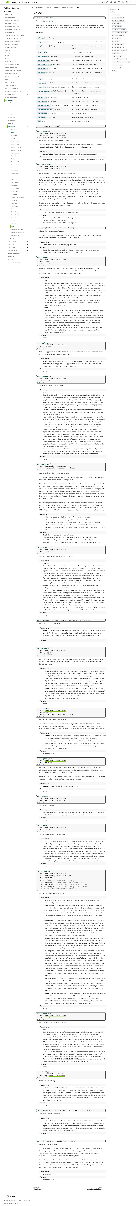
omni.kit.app (12, 106)
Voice (12, 227)
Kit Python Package (11, 73)
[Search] (103, 2)
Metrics (7, 56)
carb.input (11, 244)
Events (7, 79)
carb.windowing (12, 250)
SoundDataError (16, 215)
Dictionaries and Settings (12, 76)
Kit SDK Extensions (11, 97)
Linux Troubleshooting (11, 88)
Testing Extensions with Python (14, 35)
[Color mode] (107, 2)
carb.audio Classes (67, 7)
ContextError (15, 144)
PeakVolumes (15, 194)
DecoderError (15, 153)
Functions (12, 238)
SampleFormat (15, 209)
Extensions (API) (10, 32)
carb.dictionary (12, 241)
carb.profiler (12, 247)
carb (9, 112)
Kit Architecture (10, 17)
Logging (7, 53)
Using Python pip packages (13, 70)
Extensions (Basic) (10, 23)
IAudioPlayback (15, 182)
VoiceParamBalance (17, 229)
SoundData (14, 212)
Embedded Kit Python (11, 67)
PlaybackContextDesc (17, 197)
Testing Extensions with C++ (13, 38)
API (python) (9, 100)
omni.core (11, 259)
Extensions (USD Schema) (13, 29)
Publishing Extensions (11, 44)
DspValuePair (15, 159)
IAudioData (14, 179)
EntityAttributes (16, 168)
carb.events (11, 120)
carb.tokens (11, 118)
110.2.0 (34, 2)
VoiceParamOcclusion (17, 232)
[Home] (32, 7)
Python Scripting (10, 62)
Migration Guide (10, 94)
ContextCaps (15, 141)
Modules (9, 103)
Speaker (13, 221)
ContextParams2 (16, 150)
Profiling (7, 59)
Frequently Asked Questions (13, 91)
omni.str (10, 123)
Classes (12, 132)
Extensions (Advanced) (12, 26)
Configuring (8, 50)
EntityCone (14, 171)
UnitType (13, 224)
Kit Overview (9, 14)
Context (13, 138)
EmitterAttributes (16, 162)
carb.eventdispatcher (14, 253)
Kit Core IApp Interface (12, 20)
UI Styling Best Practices (12, 65)
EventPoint (14, 174)
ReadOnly (14, 200)
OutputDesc (14, 191)
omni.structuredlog (14, 262)
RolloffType (14, 206)
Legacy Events (9, 82)
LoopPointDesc (15, 185)
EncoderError (15, 165)
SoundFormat (15, 218)
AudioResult (14, 135)
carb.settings (12, 115)
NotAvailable (15, 188)
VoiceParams (15, 235)
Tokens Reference (10, 85)
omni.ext (10, 109)
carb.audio (11, 126)
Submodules (13, 129)
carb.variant (11, 256)
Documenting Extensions (12, 41)
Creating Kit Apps (10, 47)
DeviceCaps (14, 156)
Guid (12, 176)
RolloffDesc (14, 203)
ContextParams (16, 147)
